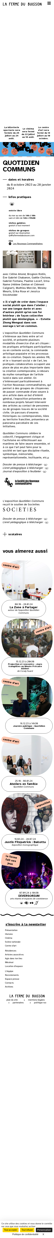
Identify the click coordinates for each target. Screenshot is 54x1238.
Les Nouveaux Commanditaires (28, 243)
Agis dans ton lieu (13, 958)
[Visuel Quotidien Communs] (21, 259)
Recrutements (12, 975)
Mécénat (9, 962)
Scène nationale (12, 941)
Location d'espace (14, 966)
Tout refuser (27, 1230)
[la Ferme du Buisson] (27, 996)
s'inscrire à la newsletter (26, 924)
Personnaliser (44, 1230)
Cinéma (8, 938)
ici (45, 464)
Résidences (10, 950)
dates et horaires (21, 179)
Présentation (11, 930)
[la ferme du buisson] (27, 4)
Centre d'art (10, 945)
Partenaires (18, 1002)
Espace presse (12, 979)
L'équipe (9, 971)
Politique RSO (40, 1002)
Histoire (9, 934)
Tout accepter (10, 1230)
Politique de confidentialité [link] (25, 1234)
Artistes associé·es (14, 954)
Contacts (9, 982)
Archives (9, 986)
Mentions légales (36, 999)
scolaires (15, 534)
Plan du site (12, 999)
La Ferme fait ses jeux (11, 860)
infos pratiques (19, 197)
